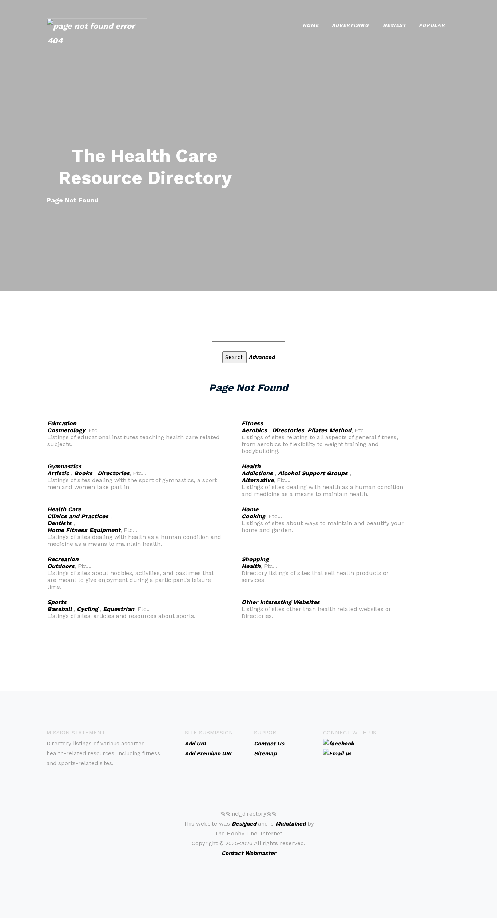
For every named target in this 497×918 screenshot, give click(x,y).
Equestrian (118, 609)
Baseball (59, 609)
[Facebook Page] (338, 743)
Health (251, 466)
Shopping (255, 559)
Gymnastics (64, 466)
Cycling (87, 609)
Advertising (350, 25)
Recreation (63, 559)
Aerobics (254, 430)
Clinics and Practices (77, 516)
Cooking (253, 516)
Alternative (258, 480)
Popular (432, 25)
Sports (57, 602)
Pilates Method (329, 430)
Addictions (257, 473)
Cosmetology (66, 430)
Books (83, 473)
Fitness (252, 423)
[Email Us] (337, 753)
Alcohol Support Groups (313, 473)
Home (311, 25)
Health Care (64, 509)
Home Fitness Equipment (83, 530)
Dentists (59, 523)
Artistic (58, 473)
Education (61, 423)
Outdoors (61, 566)
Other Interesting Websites (281, 602)
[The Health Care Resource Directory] (97, 36)
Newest (394, 25)
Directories (288, 430)
